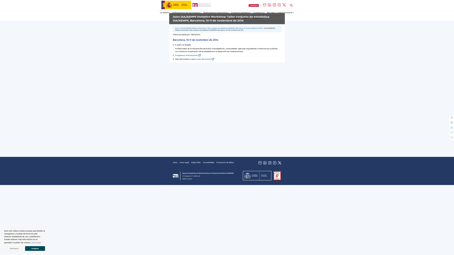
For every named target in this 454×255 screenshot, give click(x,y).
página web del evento (200, 59)
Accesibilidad (208, 162)
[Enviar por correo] (451, 132)
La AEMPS (164, 13)
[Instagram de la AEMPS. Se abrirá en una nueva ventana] (274, 5)
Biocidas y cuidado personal (279, 13)
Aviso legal (184, 162)
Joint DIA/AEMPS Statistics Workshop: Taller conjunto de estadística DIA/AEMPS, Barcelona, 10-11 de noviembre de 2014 (221, 28)
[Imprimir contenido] (451, 137)
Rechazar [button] (14, 248)
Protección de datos (225, 162)
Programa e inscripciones (186, 55)
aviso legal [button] (36, 242)
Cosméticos (258, 13)
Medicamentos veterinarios (215, 13)
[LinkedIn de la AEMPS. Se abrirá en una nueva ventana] (269, 5)
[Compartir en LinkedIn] (451, 127)
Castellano (254, 5)
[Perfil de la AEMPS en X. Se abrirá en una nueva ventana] (284, 5)
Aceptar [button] (35, 248)
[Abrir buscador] (291, 5)
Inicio (177, 28)
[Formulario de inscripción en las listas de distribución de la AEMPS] (264, 5)
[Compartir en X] (451, 122)
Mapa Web (196, 162)
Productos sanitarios (240, 13)
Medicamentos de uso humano (186, 13)
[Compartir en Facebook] (451, 117)
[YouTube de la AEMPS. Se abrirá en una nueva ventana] (279, 5)
